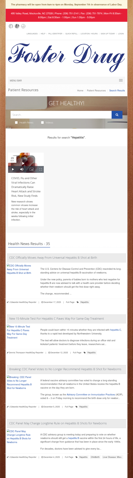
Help (43, 33)
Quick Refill (71, 33)
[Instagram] (23, 26)
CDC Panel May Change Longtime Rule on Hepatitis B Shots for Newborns (58, 423)
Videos (49, 122)
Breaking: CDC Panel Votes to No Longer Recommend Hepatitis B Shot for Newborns (65, 369)
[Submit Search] (117, 115)
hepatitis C (115, 329)
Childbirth (95, 456)
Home (80, 90)
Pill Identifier (55, 33)
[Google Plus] (17, 26)
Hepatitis (84, 302)
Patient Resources (96, 90)
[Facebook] (11, 26)
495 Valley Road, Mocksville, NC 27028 (32, 13)
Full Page (70, 302)
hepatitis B (73, 438)
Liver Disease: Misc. (112, 456)
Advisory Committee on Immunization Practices (91, 394)
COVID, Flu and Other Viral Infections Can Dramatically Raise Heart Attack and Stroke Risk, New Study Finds (26, 187)
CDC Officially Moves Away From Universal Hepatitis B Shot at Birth (53, 257)
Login (121, 33)
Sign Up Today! (108, 33)
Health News (26, 122)
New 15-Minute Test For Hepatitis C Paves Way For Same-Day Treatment (56, 318)
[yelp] (29, 28)
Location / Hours (89, 33)
